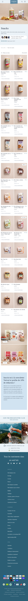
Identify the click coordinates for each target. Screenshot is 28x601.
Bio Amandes (17, 284)
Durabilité (10, 513)
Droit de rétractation (12, 557)
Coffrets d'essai (11, 499)
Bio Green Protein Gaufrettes (5, 72)
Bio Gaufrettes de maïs (18, 72)
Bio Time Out (4, 259)
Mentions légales (22, 594)
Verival (9, 588)
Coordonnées (15, 594)
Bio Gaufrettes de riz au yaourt (6, 154)
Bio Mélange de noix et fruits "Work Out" (19, 207)
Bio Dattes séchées (18, 180)
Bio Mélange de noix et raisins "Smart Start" (6, 233)
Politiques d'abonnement (13, 551)
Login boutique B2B (12, 537)
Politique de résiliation (14, 596)
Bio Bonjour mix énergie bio (18, 233)
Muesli (9, 481)
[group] (11, 433)
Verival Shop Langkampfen (13, 516)
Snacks (9, 490)
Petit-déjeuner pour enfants (14, 487)
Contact (9, 566)
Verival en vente (11, 522)
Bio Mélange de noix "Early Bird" (6, 207)
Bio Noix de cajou (5, 284)
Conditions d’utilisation (20, 592)
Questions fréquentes (12, 519)
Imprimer (10, 545)
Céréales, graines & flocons (13, 496)
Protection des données (13, 563)
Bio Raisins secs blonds (19, 309)
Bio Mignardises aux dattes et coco (5, 180)
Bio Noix (3, 309)
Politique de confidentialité (10, 592)
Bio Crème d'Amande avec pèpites (17, 99)
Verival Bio (3, 47)
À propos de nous (11, 510)
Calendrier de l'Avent (12, 502)
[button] (2, 1)
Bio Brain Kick (17, 259)
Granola (9, 478)
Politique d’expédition (8, 594)
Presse (9, 525)
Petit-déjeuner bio (11, 472)
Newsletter (10, 531)
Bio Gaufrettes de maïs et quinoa (5, 99)
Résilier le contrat (11, 560)
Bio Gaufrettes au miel (18, 154)
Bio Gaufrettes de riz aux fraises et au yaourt (18, 127)
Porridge (9, 475)
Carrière (9, 528)
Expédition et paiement (13, 554)
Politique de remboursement (16, 590)
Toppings (9, 493)
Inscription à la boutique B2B (14, 534)
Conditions (10, 548)
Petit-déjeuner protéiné (13, 484)
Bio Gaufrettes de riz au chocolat (6, 126)
